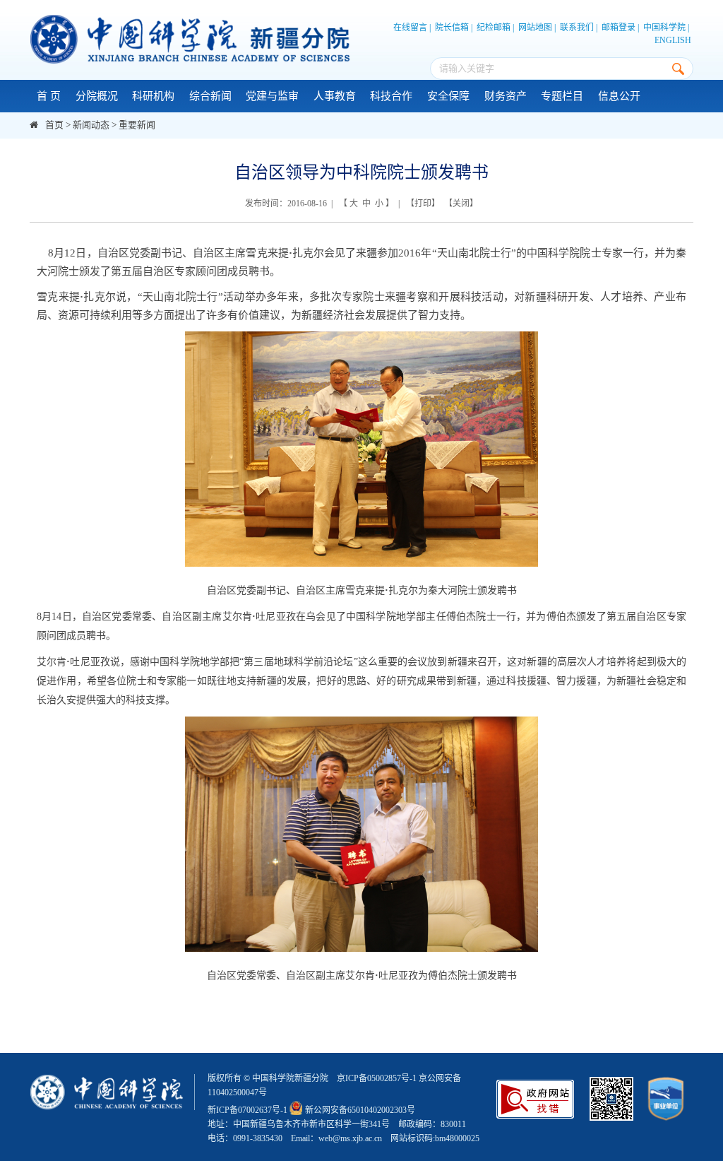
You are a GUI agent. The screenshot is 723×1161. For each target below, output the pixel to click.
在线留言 (410, 28)
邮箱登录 (618, 28)
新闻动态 (91, 124)
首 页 (49, 96)
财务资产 (505, 96)
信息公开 (619, 96)
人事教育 (334, 96)
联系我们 (577, 28)
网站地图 (535, 28)
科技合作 (391, 96)
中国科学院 (664, 28)
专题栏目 (562, 96)
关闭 (461, 203)
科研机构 (153, 96)
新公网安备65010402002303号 (360, 1110)
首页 (54, 124)
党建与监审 (272, 96)
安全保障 (448, 96)
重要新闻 (137, 124)
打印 (422, 203)
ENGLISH (673, 40)
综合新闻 (210, 96)
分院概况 (97, 96)
